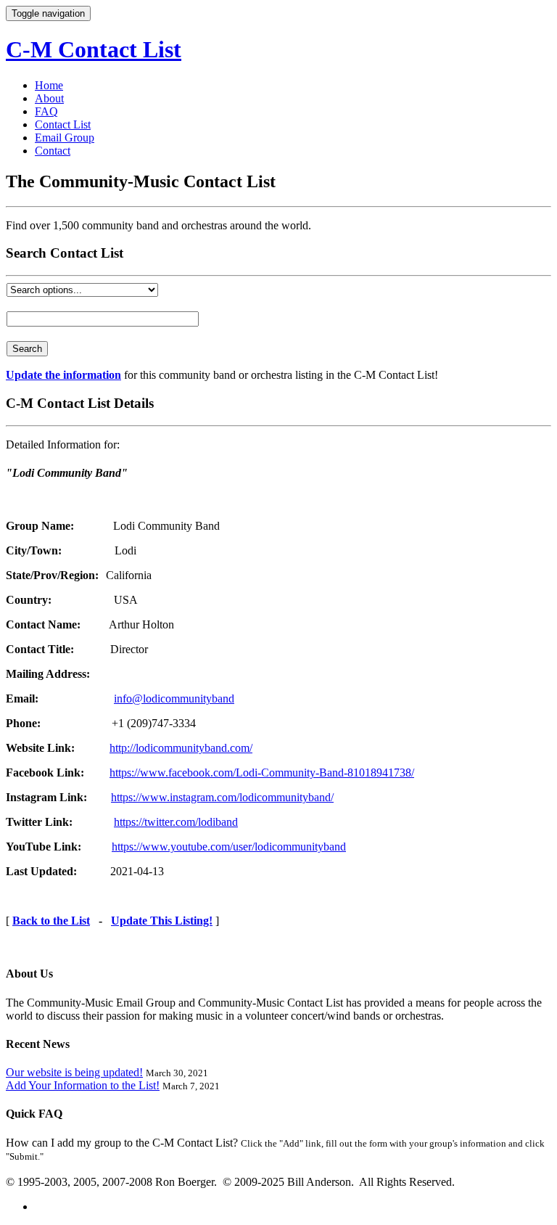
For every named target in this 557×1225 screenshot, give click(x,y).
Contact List (63, 124)
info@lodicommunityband (174, 698)
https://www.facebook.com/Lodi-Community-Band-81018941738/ (262, 772)
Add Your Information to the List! (83, 1085)
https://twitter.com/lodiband (176, 822)
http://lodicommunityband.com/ (181, 748)
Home (49, 85)
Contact (52, 150)
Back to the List (51, 920)
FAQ (46, 111)
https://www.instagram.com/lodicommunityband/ (222, 797)
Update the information (63, 375)
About (49, 98)
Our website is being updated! (74, 1072)
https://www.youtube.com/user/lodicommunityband (229, 846)
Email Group (64, 137)
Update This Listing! (162, 920)
